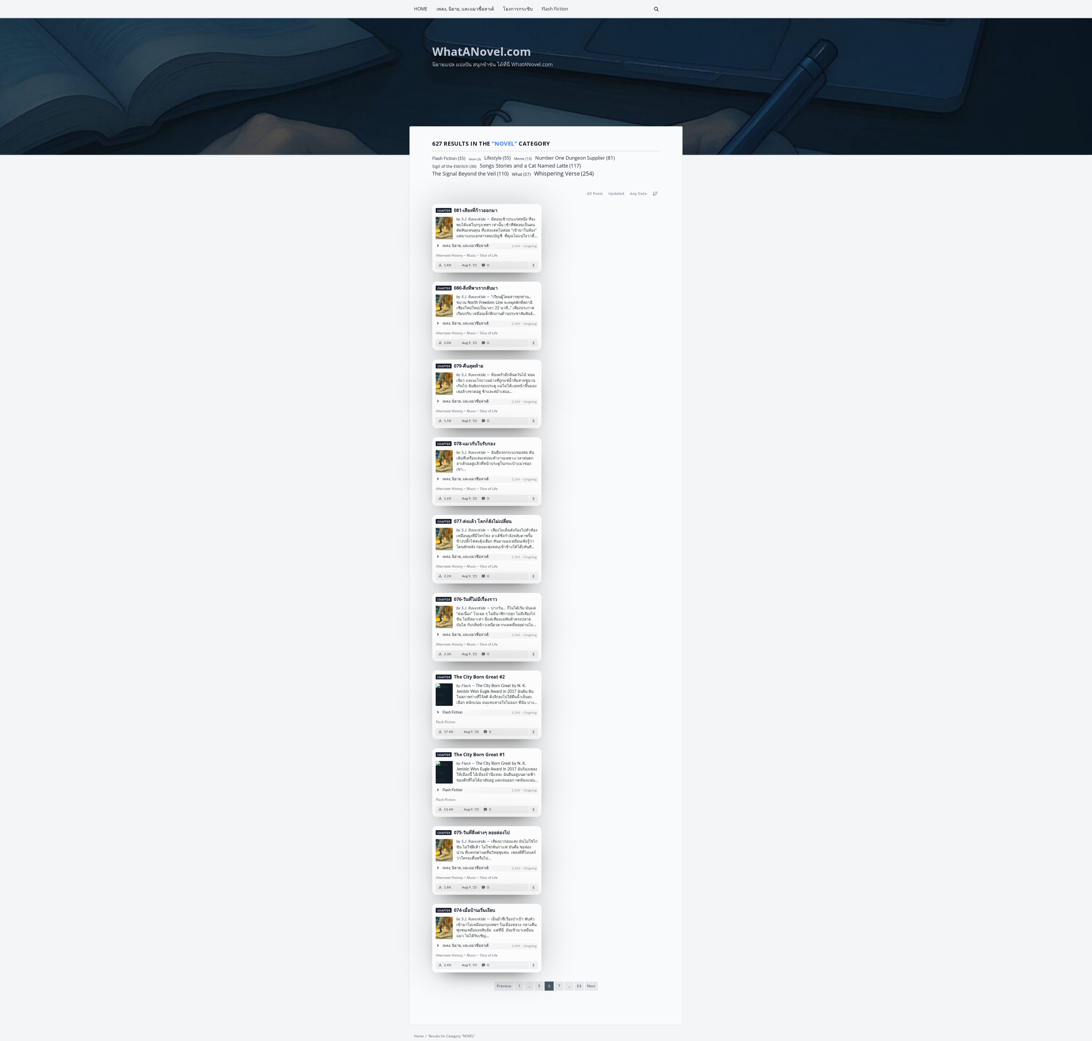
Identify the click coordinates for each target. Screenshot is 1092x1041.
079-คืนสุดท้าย (468, 366)
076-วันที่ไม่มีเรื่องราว (475, 599)
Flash (466, 686)
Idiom (475, 158)
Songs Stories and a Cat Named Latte (530, 165)
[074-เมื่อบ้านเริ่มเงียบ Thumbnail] (444, 928)
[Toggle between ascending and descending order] (655, 193)
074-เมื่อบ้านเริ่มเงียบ (474, 910)
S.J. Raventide (474, 219)
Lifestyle (497, 157)
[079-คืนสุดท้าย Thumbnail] (444, 383)
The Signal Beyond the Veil (470, 173)
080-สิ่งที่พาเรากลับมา (476, 288)
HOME (420, 9)
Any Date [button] (638, 193)
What (521, 173)
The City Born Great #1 (479, 755)
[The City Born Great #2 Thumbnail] (444, 694)
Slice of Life (489, 255)
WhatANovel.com (481, 51)
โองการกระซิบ (518, 9)
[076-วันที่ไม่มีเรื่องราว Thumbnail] (444, 617)
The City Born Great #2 (479, 677)
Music (471, 255)
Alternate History (449, 255)
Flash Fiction (555, 9)
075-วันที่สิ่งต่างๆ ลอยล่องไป (482, 833)
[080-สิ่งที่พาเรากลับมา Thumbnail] (444, 306)
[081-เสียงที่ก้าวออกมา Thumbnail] (444, 228)
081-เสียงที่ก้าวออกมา (475, 210)
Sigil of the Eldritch (454, 166)
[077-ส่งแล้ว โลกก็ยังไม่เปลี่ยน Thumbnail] (444, 539)
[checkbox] (667, 9)
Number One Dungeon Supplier (575, 157)
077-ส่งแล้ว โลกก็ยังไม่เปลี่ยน (483, 522)
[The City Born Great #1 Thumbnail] (444, 772)
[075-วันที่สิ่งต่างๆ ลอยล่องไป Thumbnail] (444, 850)
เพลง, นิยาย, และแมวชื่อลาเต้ (465, 9)
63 (579, 986)
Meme (523, 158)
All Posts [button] (595, 193)
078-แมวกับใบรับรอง (474, 444)
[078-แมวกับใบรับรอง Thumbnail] (444, 461)
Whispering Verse (564, 173)
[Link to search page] (656, 9)
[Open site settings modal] (677, 9)
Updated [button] (616, 193)
